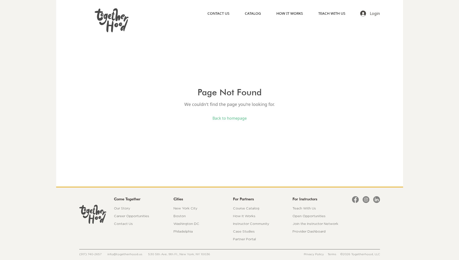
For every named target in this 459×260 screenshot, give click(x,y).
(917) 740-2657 (90, 254)
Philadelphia (183, 231)
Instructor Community (251, 224)
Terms (332, 254)
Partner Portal (244, 239)
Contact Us (123, 224)
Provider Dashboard (309, 231)
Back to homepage (230, 118)
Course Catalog (246, 208)
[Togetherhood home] (92, 214)
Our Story (122, 208)
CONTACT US (218, 13)
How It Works (244, 216)
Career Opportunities (131, 216)
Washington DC (186, 224)
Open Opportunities (309, 216)
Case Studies (244, 231)
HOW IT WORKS (289, 13)
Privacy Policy (314, 254)
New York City (185, 208)
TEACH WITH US (331, 13)
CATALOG (253, 13)
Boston (179, 216)
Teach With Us (304, 208)
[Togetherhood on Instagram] (366, 199)
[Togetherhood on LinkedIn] (376, 199)
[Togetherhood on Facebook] (355, 199)
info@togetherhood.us (124, 254)
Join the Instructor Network (315, 224)
